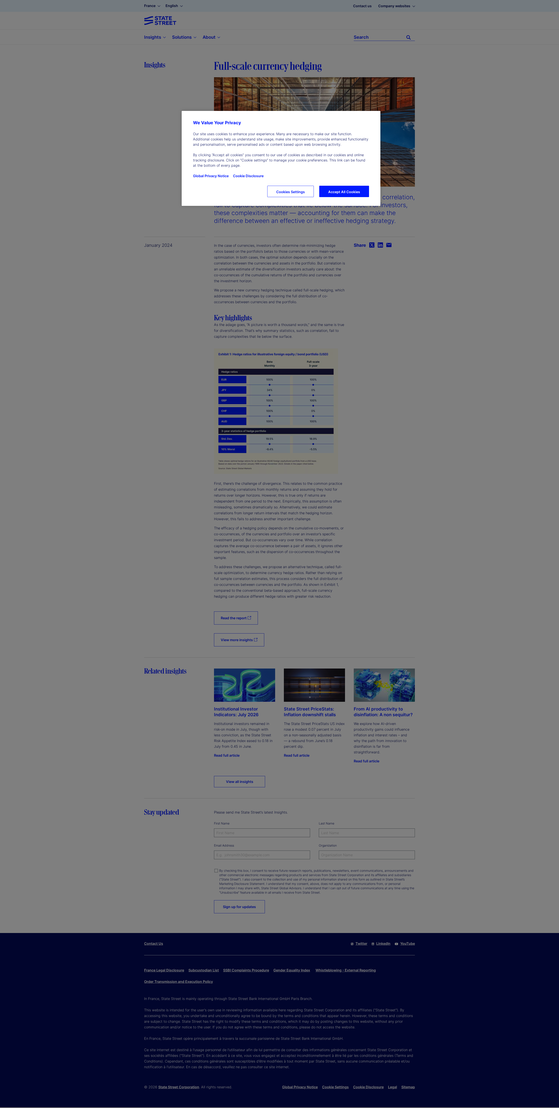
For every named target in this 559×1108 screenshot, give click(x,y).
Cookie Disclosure (248, 176)
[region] (281, 158)
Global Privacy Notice (211, 176)
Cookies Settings (290, 192)
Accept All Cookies (344, 192)
